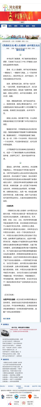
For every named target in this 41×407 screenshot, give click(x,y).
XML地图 (26, 386)
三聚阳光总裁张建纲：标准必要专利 (13, 373)
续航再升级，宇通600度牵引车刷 (12, 371)
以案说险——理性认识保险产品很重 (13, 377)
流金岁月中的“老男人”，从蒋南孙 (12, 345)
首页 (4, 26)
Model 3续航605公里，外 (10, 349)
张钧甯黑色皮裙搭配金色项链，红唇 (13, 339)
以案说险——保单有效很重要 (11, 381)
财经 (15, 26)
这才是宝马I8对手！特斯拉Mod (11, 341)
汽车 (21, 26)
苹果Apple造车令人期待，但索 (11, 354)
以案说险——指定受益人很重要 (11, 375)
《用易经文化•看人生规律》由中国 (12, 362)
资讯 (10, 26)
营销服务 (18, 386)
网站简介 (2, 386)
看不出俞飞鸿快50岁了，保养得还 (12, 356)
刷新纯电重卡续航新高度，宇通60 (12, 369)
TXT (22, 388)
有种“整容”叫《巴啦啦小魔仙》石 (12, 352)
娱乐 (27, 26)
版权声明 (34, 386)
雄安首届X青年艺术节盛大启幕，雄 (12, 366)
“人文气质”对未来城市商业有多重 (12, 364)
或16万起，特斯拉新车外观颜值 (21, 327)
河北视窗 (18, 41)
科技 (33, 26)
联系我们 (10, 386)
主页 (13, 41)
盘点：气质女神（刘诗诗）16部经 (12, 347)
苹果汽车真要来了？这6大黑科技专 (12, 343)
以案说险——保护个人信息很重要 (12, 379)
